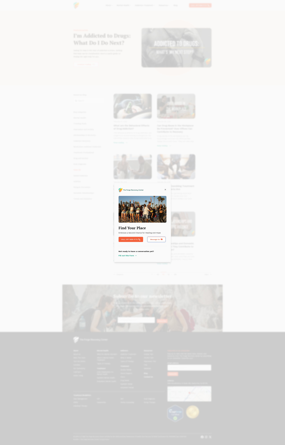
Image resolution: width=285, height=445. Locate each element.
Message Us (155, 239)
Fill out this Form (126, 256)
